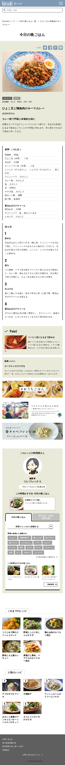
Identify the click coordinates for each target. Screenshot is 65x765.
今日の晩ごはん (18, 517)
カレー (17, 98)
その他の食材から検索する (45, 557)
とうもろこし (26, 543)
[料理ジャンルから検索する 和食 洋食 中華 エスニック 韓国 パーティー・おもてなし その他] (30, 526)
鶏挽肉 (19, 102)
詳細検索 (50, 584)
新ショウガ (38, 538)
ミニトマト (38, 552)
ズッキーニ (49, 547)
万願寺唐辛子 (24, 538)
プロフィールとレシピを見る (32, 487)
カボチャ (27, 552)
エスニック (7, 98)
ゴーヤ (38, 547)
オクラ (29, 547)
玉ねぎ (13, 102)
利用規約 (5, 750)
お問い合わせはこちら (31, 755)
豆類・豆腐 (28, 102)
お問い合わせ (7, 739)
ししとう (12, 538)
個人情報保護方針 (9, 742)
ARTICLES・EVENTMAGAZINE (46, 517)
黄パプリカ (13, 543)
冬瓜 (10, 552)
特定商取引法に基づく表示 (12, 746)
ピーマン (12, 547)
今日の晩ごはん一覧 (27, 21)
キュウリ (47, 543)
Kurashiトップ (8, 21)
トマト (37, 543)
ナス (18, 552)
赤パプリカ (50, 538)
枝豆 (21, 547)
